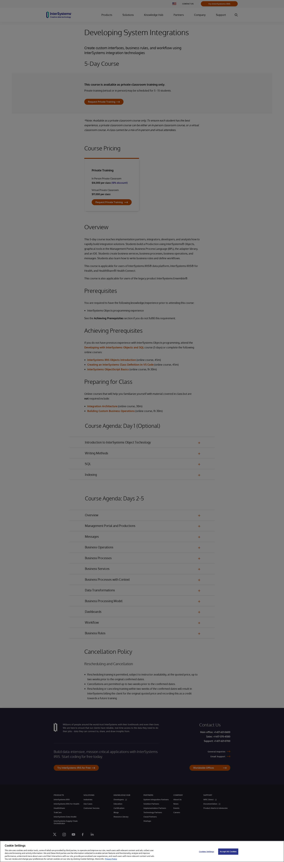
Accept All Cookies (228, 851)
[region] (142, 851)
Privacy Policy (111, 859)
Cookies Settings (206, 851)
